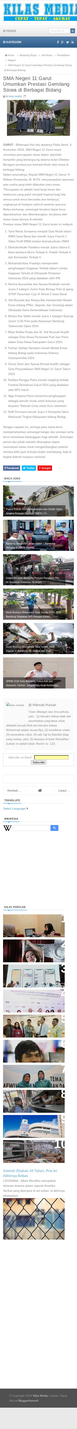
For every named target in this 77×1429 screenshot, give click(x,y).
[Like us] (58, 42)
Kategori (13, 42)
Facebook (12, 468)
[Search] (72, 30)
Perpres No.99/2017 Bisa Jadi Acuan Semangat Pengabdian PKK (30, 1074)
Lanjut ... (64, 790)
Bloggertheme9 (28, 1400)
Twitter (30, 468)
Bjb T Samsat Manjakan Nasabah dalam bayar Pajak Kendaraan (32, 1097)
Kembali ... (14, 790)
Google (46, 468)
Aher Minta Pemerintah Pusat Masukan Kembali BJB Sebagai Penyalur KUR (31, 1124)
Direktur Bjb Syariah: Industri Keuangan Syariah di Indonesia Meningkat (31, 924)
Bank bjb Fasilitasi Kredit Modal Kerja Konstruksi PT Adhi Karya (32, 1022)
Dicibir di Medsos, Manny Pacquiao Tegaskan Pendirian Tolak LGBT (30, 1049)
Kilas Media (40, 1395)
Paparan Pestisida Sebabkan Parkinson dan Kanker (29, 1147)
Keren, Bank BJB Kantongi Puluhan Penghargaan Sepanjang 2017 (33, 999)
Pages (11, 31)
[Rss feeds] (73, 42)
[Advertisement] (34, 873)
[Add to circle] (62, 42)
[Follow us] (68, 42)
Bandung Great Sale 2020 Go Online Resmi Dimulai (29, 972)
